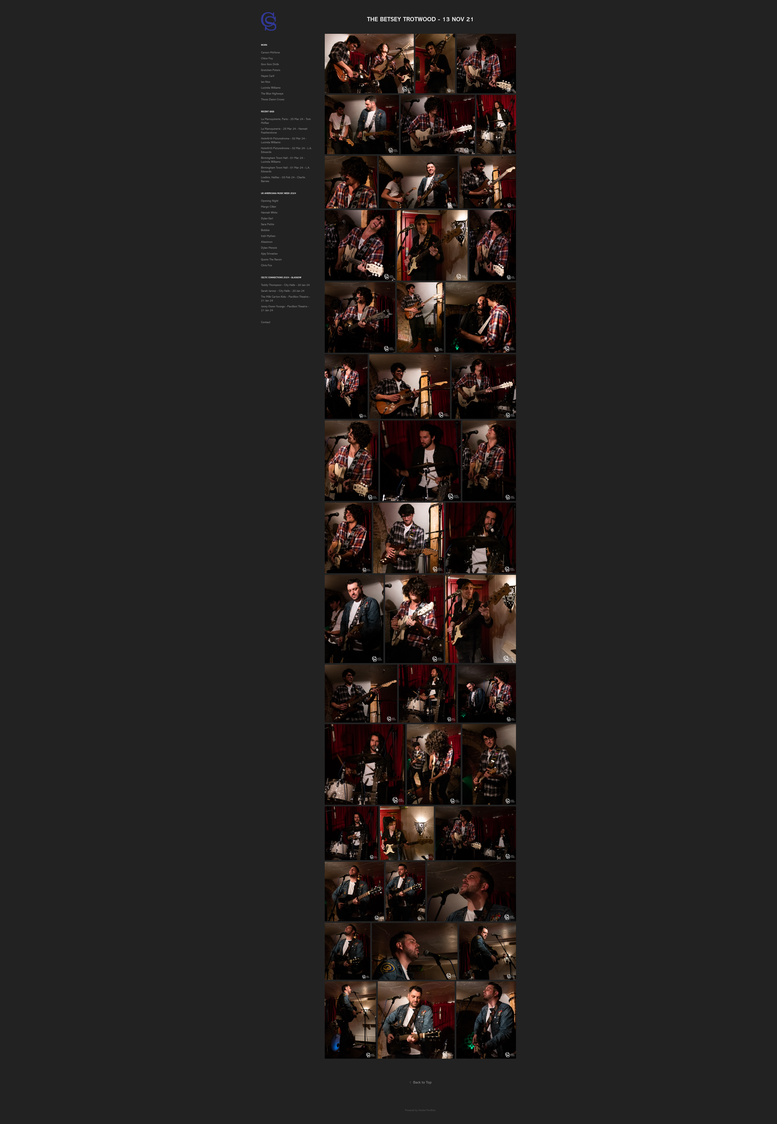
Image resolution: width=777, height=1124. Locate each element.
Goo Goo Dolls (270, 64)
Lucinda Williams (270, 87)
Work (264, 45)
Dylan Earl (267, 218)
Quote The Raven (271, 259)
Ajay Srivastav (269, 253)
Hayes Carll (267, 75)
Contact (265, 322)
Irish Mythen (268, 236)
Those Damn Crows (272, 99)
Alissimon (266, 241)
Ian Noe (265, 81)
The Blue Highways (272, 93)
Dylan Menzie (269, 247)
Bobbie (265, 230)
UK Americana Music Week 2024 (278, 193)
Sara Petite (267, 224)
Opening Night (269, 200)
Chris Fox (266, 265)
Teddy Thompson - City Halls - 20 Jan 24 (285, 285)
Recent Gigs (267, 111)
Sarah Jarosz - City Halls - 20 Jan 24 (282, 290)
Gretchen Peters (270, 70)
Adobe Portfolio (427, 1110)
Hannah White (269, 212)
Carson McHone (270, 52)
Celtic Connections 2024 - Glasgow (281, 277)
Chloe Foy (267, 58)
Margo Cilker (268, 206)
